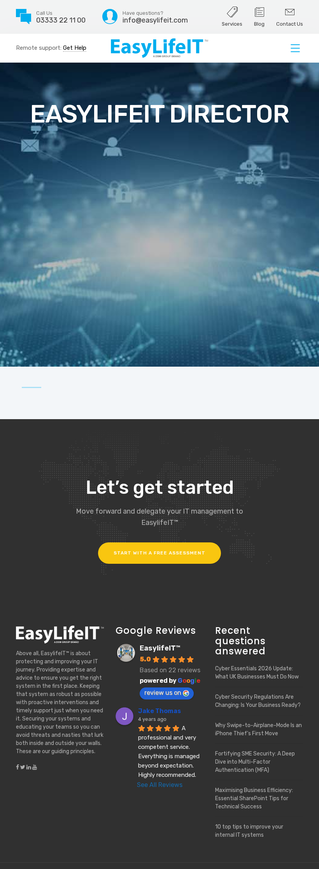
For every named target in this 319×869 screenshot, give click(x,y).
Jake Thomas (159, 711)
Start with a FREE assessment (159, 553)
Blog (259, 24)
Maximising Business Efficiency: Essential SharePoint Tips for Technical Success (254, 798)
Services (232, 24)
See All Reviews (159, 785)
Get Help (74, 47)
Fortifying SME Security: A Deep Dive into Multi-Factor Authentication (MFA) (255, 761)
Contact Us (289, 24)
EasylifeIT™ (160, 648)
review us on (162, 692)
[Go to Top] (303, 851)
